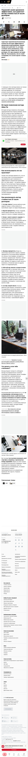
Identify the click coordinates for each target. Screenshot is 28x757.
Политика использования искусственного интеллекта (7, 573)
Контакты (17, 563)
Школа (5, 662)
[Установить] (14, 748)
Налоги (5, 639)
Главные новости (7, 584)
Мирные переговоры (8, 603)
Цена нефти (6, 632)
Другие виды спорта (8, 690)
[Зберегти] (24, 22)
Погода (5, 593)
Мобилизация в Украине (10, 614)
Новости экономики (9, 631)
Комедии (5, 652)
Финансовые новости (8, 636)
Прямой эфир (7, 588)
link (15, 540)
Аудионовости (7, 591)
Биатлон (5, 688)
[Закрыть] (26, 746)
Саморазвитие (7, 666)
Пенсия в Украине (7, 641)
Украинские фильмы (8, 649)
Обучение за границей (8, 667)
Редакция (3, 556)
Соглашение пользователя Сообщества (20, 557)
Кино (5, 645)
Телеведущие (4, 562)
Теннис (5, 686)
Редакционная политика (6, 558)
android (5, 718)
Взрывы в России (7, 608)
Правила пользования (6, 567)
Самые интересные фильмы (10, 647)
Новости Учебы (7, 659)
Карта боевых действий (9, 601)
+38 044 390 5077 (18, 534)
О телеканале (4, 560)
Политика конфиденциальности (6, 570)
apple (14, 718)
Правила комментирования (20, 559)
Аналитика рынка (7, 673)
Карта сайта (17, 572)
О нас (3, 554)
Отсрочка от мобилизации (9, 623)
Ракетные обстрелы (8, 599)
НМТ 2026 (6, 664)
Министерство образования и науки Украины (13, 660)
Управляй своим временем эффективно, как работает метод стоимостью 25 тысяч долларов (17, 5)
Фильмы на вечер (7, 651)
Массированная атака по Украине (11, 606)
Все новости (7, 583)
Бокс (5, 683)
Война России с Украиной (10, 598)
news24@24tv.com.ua (6, 534)
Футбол (5, 685)
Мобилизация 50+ (7, 618)
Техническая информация (20, 561)
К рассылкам (8, 709)
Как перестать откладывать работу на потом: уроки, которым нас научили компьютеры (13, 100)
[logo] (8, 2)
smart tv (5, 721)
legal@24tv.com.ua (16, 740)
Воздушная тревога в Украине (10, 604)
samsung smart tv (14, 721)
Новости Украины (7, 586)
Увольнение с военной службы (10, 616)
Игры (16, 574)
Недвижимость (7, 672)
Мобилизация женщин (8, 619)
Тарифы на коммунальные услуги (11, 637)
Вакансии (17, 565)
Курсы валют (6, 634)
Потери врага (7, 610)
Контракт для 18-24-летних (9, 621)
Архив (16, 570)
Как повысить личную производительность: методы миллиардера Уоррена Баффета (11, 410)
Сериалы (5, 654)
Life (5, 5)
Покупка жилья (7, 675)
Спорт (5, 681)
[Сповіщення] (26, 2)
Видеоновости (7, 590)
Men (2, 5)
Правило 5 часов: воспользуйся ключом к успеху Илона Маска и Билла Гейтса (12, 361)
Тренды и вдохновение (9, 677)
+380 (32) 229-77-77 (9, 739)
